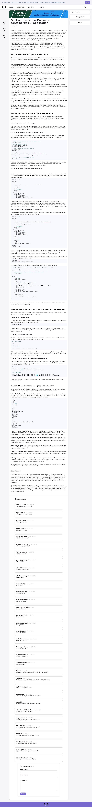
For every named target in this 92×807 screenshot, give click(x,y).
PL (85, 7)
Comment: (23, 780)
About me (20, 7)
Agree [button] (87, 2)
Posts (11, 7)
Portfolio (31, 7)
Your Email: (24, 775)
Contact (41, 7)
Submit (23, 793)
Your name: (24, 769)
